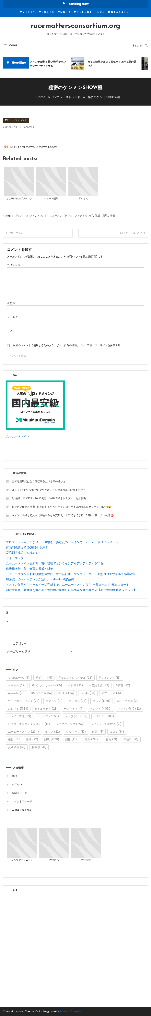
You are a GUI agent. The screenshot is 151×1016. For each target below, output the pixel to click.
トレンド (42, 215)
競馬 (105, 215)
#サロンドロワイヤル (75, 678)
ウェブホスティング (24, 701)
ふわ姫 (87, 693)
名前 (11, 303)
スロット (29, 215)
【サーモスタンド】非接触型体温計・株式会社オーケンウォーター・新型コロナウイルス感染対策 (71, 574)
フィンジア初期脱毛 (106, 724)
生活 (32, 739)
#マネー (17, 685)
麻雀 (112, 215)
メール (12, 317)
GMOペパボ (41, 693)
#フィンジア (110, 678)
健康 (97, 732)
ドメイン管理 (19, 716)
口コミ (117, 732)
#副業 (75, 685)
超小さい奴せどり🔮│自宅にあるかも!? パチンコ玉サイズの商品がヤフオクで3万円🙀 (61, 507)
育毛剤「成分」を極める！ (23, 553)
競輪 (72, 739)
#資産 (122, 685)
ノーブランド (76, 716)
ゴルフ (18, 215)
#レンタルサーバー (47, 685)
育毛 (111, 739)
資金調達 (16, 747)
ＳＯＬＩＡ (47, 12)
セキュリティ (46, 709)
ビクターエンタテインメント (29, 724)
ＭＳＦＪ (65, 12)
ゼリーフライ (15, 233)
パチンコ (67, 215)
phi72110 (29, 127)
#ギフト (44, 678)
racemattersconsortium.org (75, 26)
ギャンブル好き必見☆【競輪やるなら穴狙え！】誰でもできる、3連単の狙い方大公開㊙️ (63, 515)
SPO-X (66, 693)
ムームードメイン (17, 436)
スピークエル (127, 701)
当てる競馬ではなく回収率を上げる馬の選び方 (109, 64)
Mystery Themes (70, 1011)
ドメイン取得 (129, 709)
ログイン (17, 784)
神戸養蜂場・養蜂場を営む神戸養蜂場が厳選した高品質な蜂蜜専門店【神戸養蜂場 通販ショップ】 (71, 590)
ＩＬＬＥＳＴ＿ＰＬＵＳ (90, 12)
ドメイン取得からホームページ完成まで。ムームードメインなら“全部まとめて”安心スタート (67, 585)
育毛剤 (130, 739)
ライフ (52, 732)
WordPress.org (21, 810)
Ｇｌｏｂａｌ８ (120, 12)
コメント (13, 265)
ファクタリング (84, 215)
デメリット (74, 709)
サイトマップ (15, 558)
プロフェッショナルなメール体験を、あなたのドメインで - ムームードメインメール (62, 542)
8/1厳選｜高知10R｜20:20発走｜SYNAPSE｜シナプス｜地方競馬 (49, 498)
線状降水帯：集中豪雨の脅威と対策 (29, 569)
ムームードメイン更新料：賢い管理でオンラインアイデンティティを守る (39, 64)
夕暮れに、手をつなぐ (131, 233)
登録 (14, 776)
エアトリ (54, 701)
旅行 (14, 739)
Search (138, 45)
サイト (11, 331)
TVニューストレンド (16, 120)
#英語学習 (99, 685)
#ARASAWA (18, 678)
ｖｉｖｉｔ (28, 12)
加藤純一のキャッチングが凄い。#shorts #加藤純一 (41, 579)
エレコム (78, 701)
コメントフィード (22, 801)
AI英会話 (16, 693)
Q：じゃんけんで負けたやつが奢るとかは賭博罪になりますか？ (49, 490)
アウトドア (111, 693)
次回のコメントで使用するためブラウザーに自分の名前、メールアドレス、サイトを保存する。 (68, 345)
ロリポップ (76, 732)
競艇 (97, 215)
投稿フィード (19, 793)
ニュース (55, 215)
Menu (13, 45)
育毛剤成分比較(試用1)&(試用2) (27, 547)
